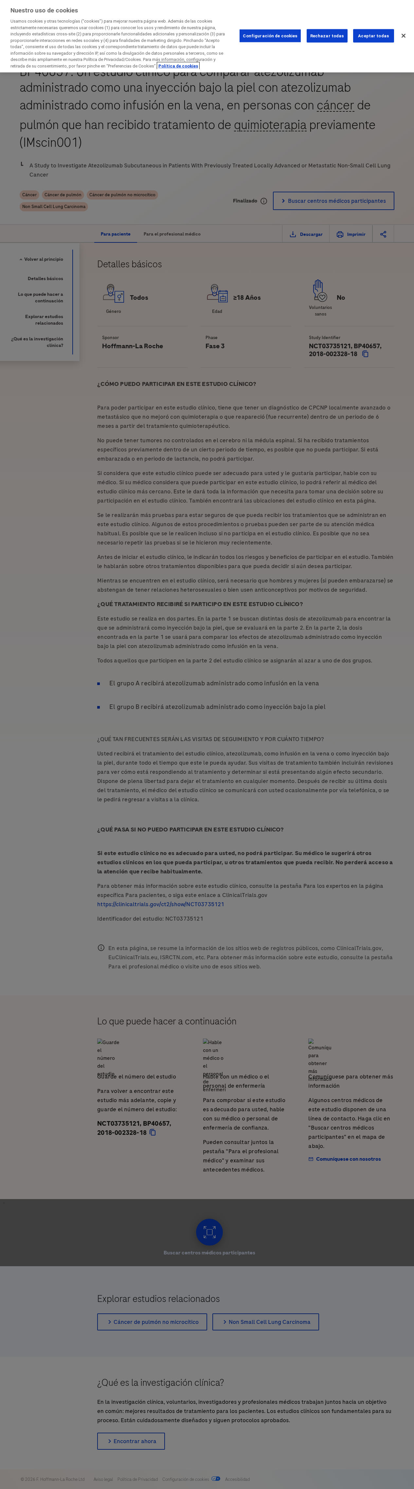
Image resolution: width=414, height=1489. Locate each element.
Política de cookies (178, 66)
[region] (207, 36)
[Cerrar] (403, 36)
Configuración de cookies (270, 35)
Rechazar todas (327, 35)
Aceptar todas (373, 35)
